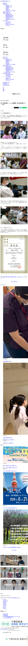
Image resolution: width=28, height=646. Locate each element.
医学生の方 (5, 3)
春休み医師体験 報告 (7, 361)
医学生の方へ (5, 4)
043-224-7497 (14, 597)
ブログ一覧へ (14, 550)
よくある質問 (5, 20)
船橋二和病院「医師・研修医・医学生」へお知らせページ (13, 276)
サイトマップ (8, 25)
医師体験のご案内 (9, 14)
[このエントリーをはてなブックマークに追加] (20, 108)
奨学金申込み (8, 75)
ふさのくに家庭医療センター (8, 617)
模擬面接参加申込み (9, 16)
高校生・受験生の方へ (7, 13)
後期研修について (9, 6)
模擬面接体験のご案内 (10, 15)
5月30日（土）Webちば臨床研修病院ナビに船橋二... (12, 547)
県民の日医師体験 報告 (7, 437)
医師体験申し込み (6, 82)
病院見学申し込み (6, 85)
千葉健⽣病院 (5, 615)
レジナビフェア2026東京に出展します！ (10, 507)
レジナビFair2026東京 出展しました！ (10, 470)
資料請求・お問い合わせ (10, 24)
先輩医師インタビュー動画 (10, 10)
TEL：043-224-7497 (4, 629)
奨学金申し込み (6, 83)
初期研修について (9, 5)
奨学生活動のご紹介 (9, 74)
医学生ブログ (8, 23)
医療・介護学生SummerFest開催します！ (10, 465)
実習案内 (7, 8)
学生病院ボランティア (10, 18)
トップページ (5, 56)
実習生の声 (8, 9)
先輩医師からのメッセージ (10, 19)
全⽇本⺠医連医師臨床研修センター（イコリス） (11, 616)
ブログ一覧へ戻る (14, 281)
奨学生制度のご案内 (6, 73)
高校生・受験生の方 (6, 11)
